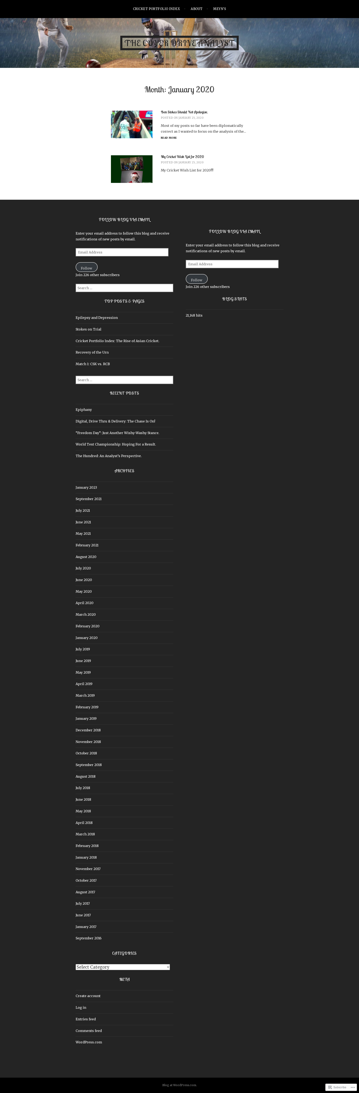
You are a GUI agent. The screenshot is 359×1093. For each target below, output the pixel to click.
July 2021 (83, 510)
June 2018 (83, 799)
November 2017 (88, 869)
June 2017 (83, 915)
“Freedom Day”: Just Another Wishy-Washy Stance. (117, 433)
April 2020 (84, 603)
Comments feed (89, 1031)
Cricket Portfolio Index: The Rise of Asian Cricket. (117, 341)
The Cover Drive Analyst (179, 43)
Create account (88, 996)
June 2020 (84, 580)
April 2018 (84, 823)
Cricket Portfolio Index (156, 9)
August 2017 (85, 892)
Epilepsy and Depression (97, 318)
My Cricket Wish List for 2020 (182, 156)
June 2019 (83, 661)
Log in (81, 1007)
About (196, 9)
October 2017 (86, 880)
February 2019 (87, 707)
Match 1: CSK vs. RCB (93, 364)
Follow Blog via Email (124, 219)
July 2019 (83, 649)
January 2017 (86, 927)
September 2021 (89, 499)
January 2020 (87, 638)
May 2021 (83, 533)
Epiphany (84, 410)
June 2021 (83, 522)
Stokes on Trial (88, 329)
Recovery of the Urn (92, 352)
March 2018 (85, 834)
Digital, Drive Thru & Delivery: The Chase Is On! (115, 421)
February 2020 (88, 626)
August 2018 (86, 776)
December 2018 (88, 730)
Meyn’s (219, 9)
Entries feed (86, 1019)
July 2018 (83, 788)
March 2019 (85, 695)
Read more (169, 138)
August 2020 (86, 557)
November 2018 (88, 742)
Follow (86, 268)
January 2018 (86, 857)
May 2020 (84, 591)
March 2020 (86, 614)
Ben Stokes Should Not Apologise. (184, 112)
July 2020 (83, 568)
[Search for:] (124, 288)
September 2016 (89, 938)
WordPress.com (89, 1042)
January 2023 (86, 487)
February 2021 (87, 545)
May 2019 (83, 672)
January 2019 (86, 718)
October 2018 (86, 753)
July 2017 (83, 903)
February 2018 (87, 846)
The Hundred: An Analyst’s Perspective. (109, 456)
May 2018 (83, 811)
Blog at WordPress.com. (179, 1085)
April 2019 (84, 684)
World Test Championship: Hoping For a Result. (116, 444)
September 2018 (89, 765)
